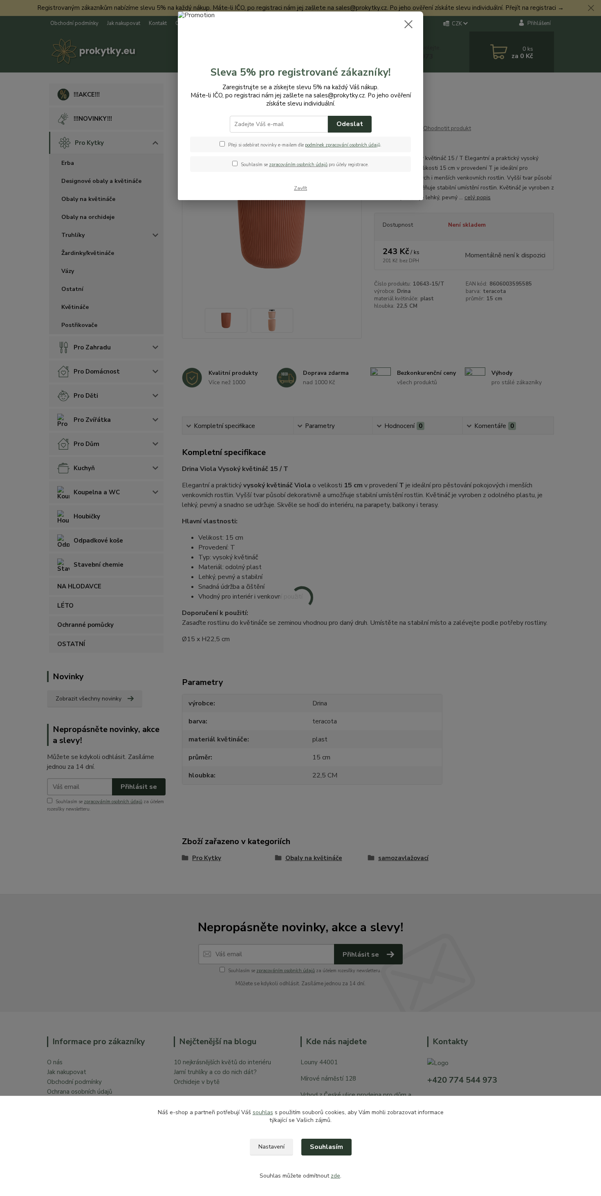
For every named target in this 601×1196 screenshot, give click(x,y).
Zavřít (300, 188)
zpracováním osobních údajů (298, 165)
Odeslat (349, 123)
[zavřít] (408, 24)
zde (335, 1176)
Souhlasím (326, 1146)
